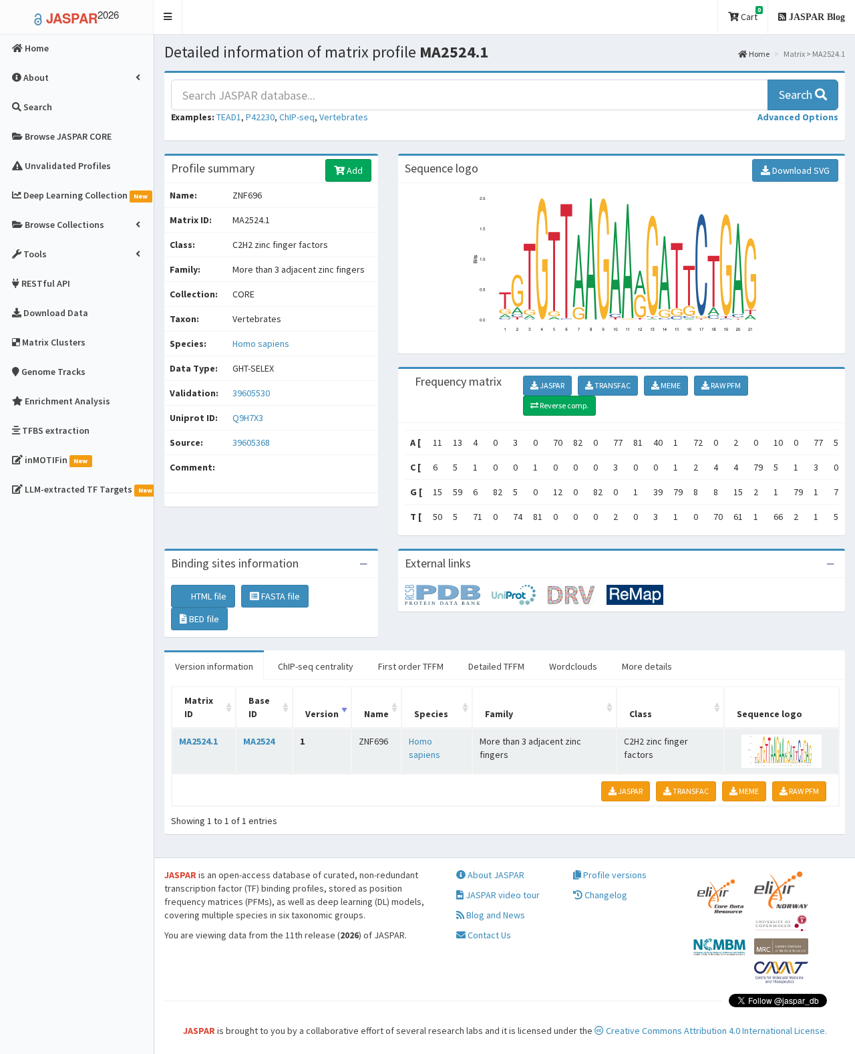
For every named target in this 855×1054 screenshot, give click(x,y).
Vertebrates (343, 117)
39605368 (251, 442)
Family (499, 714)
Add (354, 170)
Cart (750, 14)
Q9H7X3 (248, 418)
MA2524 (259, 741)
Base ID (259, 707)
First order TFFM (411, 666)
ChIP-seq (297, 117)
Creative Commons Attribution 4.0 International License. (715, 1031)
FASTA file (279, 596)
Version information (214, 666)
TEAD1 (228, 117)
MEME (670, 385)
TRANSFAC (612, 385)
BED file (203, 619)
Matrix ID (198, 707)
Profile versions (614, 875)
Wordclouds (573, 666)
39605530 (251, 393)
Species (431, 714)
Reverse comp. (563, 405)
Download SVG (800, 170)
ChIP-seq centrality (315, 666)
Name (376, 714)
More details (647, 666)
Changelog (604, 895)
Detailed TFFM (496, 666)
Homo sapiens (260, 344)
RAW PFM (725, 385)
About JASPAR (495, 875)
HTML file (207, 596)
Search (797, 94)
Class (640, 714)
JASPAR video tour (502, 895)
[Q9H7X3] (448, 594)
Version (322, 714)
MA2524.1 (198, 741)
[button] (168, 17)
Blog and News (494, 915)
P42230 (260, 117)
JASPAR (551, 385)
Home (758, 54)
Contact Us (488, 935)
